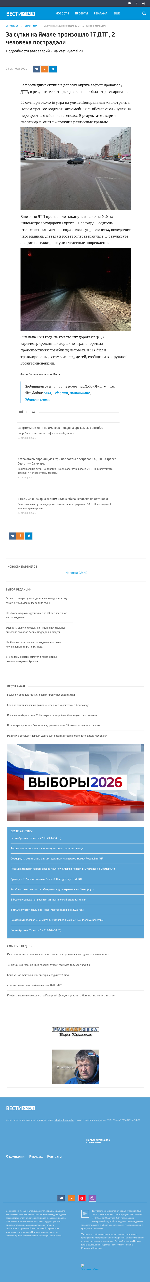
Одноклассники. (37, 400)
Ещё (117, 13)
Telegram (60, 393)
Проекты (81, 13)
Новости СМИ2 (76, 572)
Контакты (54, 1156)
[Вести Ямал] (21, 14)
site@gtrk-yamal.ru (64, 1120)
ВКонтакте (80, 393)
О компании (15, 1156)
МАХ (47, 393)
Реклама (101, 13)
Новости (62, 13)
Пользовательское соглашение (98, 1141)
